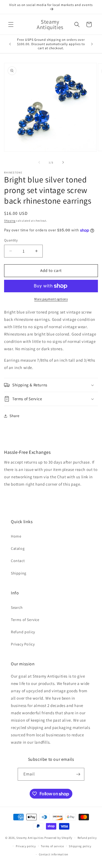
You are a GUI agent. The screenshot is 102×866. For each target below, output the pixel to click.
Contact (18, 560)
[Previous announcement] (10, 44)
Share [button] (15, 415)
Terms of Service (25, 619)
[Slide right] (63, 162)
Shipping (10, 220)
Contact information (53, 854)
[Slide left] (39, 162)
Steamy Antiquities (30, 838)
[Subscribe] (78, 774)
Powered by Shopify (58, 838)
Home (16, 536)
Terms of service (52, 846)
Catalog (17, 548)
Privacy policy (26, 846)
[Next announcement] (92, 44)
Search (17, 607)
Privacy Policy (23, 644)
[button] (11, 24)
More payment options (51, 299)
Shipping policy (80, 846)
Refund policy (23, 631)
